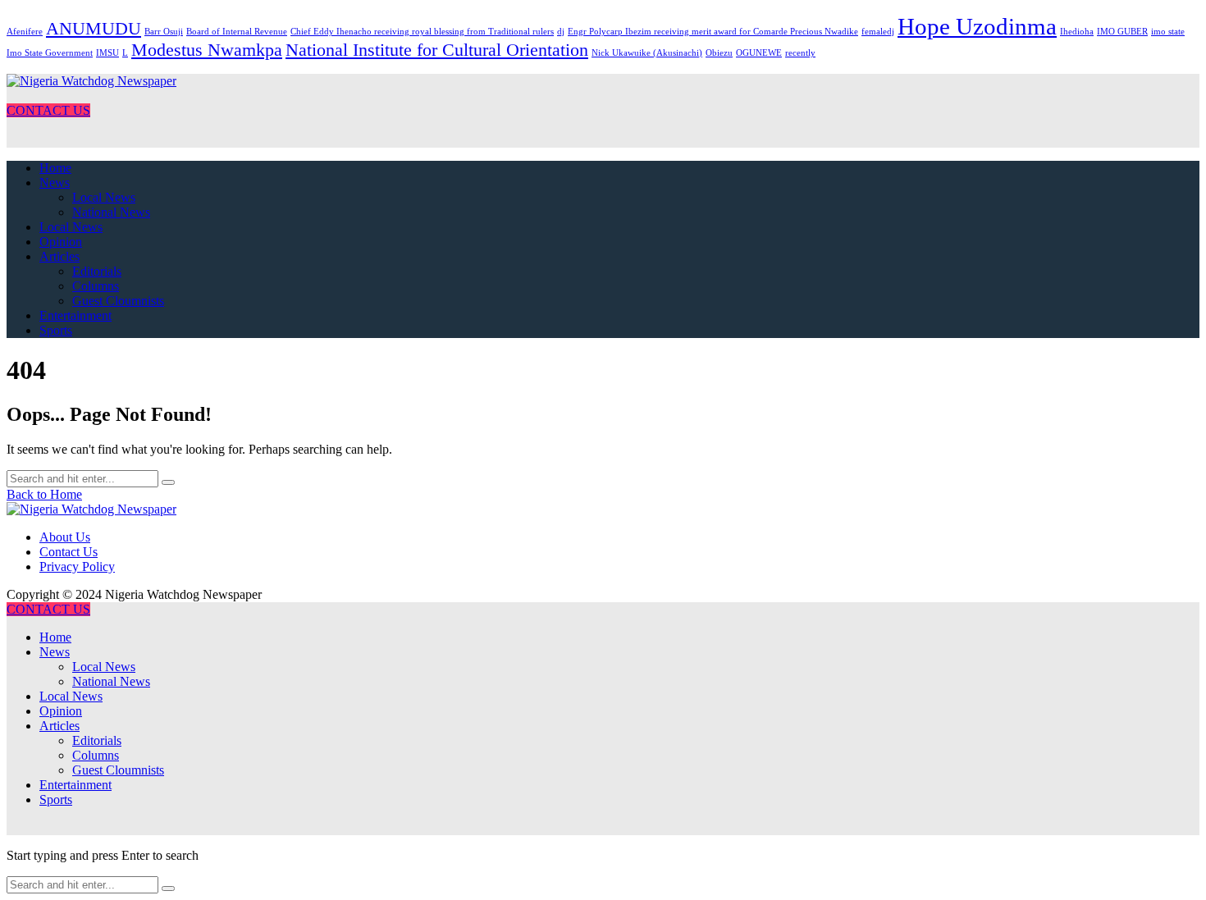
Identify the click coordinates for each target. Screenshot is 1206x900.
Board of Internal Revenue (236, 31)
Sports (55, 330)
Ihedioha (1077, 31)
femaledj (877, 31)
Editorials (96, 271)
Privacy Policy (77, 566)
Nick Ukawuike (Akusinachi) (647, 52)
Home (55, 168)
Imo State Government (50, 52)
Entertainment (75, 315)
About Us (64, 537)
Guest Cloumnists (118, 301)
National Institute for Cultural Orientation (437, 50)
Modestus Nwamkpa (206, 50)
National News (111, 212)
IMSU (107, 52)
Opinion (60, 242)
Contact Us (68, 552)
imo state (1168, 31)
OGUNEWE (759, 52)
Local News (103, 197)
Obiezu (719, 52)
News (54, 183)
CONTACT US (48, 110)
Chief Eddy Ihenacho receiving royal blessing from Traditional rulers (422, 31)
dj (560, 31)
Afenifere (25, 31)
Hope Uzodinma (977, 26)
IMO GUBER (1122, 31)
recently (800, 52)
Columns (95, 286)
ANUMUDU (93, 29)
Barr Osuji (163, 31)
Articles (59, 256)
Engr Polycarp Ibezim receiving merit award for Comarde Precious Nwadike (713, 31)
